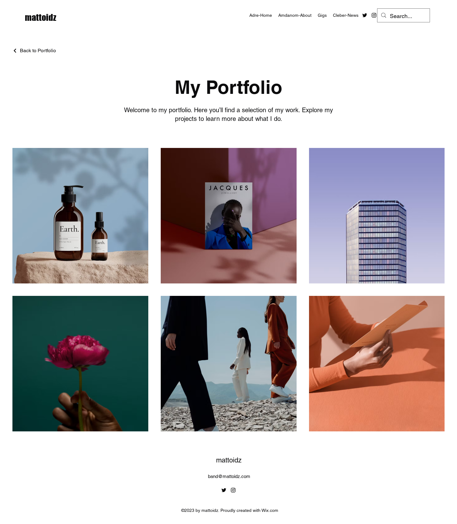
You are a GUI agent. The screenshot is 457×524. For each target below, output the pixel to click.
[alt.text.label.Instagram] (374, 15)
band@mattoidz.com (229, 476)
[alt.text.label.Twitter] (365, 15)
